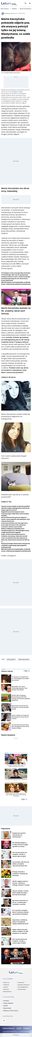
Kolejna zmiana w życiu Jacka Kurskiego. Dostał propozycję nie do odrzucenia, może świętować (16, 278)
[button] (31, 1032)
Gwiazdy (14, 8)
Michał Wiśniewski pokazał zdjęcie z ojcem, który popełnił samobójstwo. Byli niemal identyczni (15, 519)
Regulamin (26, 1028)
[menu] (30, 3)
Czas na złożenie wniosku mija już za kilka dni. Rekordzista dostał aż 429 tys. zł (15, 540)
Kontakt (19, 1028)
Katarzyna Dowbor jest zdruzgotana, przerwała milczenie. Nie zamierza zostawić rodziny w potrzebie (14, 525)
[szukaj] (25, 3)
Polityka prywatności (8, 1028)
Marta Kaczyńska (24, 659)
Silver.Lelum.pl (5, 8)
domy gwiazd (11, 659)
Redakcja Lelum (9, 13)
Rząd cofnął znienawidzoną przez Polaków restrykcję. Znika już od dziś (14, 535)
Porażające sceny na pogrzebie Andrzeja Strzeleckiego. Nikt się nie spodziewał (15, 274)
